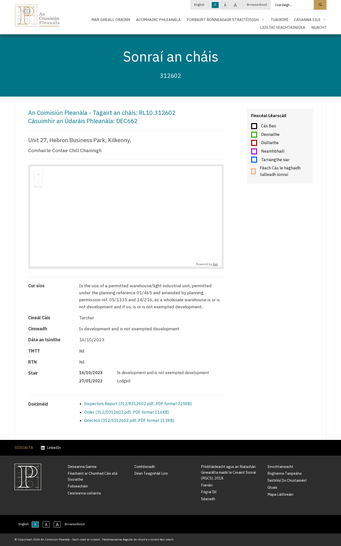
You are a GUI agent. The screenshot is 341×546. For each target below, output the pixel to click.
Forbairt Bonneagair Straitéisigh (223, 19)
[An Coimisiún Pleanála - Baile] (37, 15)
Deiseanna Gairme (82, 466)
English (199, 5)
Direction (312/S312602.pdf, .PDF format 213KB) (129, 420)
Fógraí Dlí (208, 491)
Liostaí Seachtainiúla (282, 27)
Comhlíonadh (144, 466)
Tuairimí (279, 19)
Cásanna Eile (307, 19)
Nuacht (319, 27)
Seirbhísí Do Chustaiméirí (287, 480)
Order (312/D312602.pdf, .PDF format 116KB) (126, 412)
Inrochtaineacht (280, 466)
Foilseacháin (78, 486)
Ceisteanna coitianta (84, 493)
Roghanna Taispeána (284, 473)
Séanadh (208, 498)
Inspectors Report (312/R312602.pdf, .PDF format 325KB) (138, 403)
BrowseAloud (257, 5)
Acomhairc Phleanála (158, 19)
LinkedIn (54, 448)
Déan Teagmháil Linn (151, 473)
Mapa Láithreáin (280, 494)
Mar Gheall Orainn (110, 19)
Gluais (272, 487)
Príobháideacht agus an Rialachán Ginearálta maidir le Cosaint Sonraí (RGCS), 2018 (228, 472)
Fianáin (207, 485)
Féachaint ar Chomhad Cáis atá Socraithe (92, 476)
